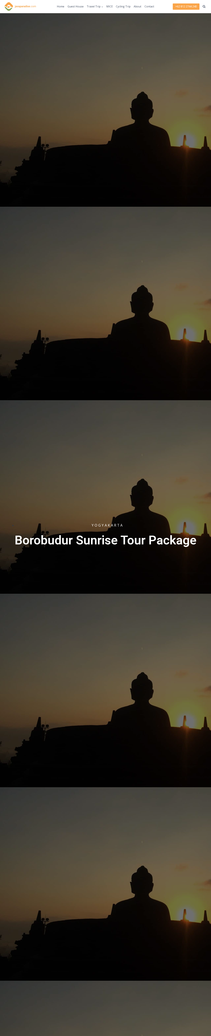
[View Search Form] (204, 7)
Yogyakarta (107, 525)
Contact (149, 6)
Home (60, 6)
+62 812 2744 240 (186, 6)
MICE (109, 6)
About (137, 6)
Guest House (76, 6)
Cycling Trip (123, 6)
